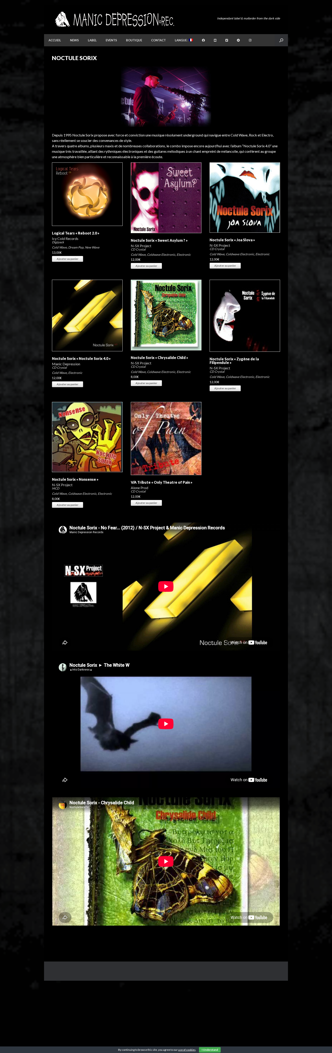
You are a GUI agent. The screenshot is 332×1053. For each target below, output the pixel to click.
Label (92, 40)
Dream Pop (76, 247)
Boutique (134, 40)
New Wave (92, 247)
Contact (158, 40)
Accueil (55, 40)
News (74, 40)
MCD (55, 488)
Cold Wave (59, 247)
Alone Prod (139, 487)
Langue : (182, 40)
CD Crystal (138, 249)
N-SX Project (141, 246)
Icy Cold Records (65, 238)
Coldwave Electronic (161, 254)
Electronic (184, 254)
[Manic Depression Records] (114, 19)
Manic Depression (66, 364)
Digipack (58, 242)
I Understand (210, 1049)
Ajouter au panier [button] (67, 258)
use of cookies (187, 1049)
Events (111, 40)
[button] (281, 40)
